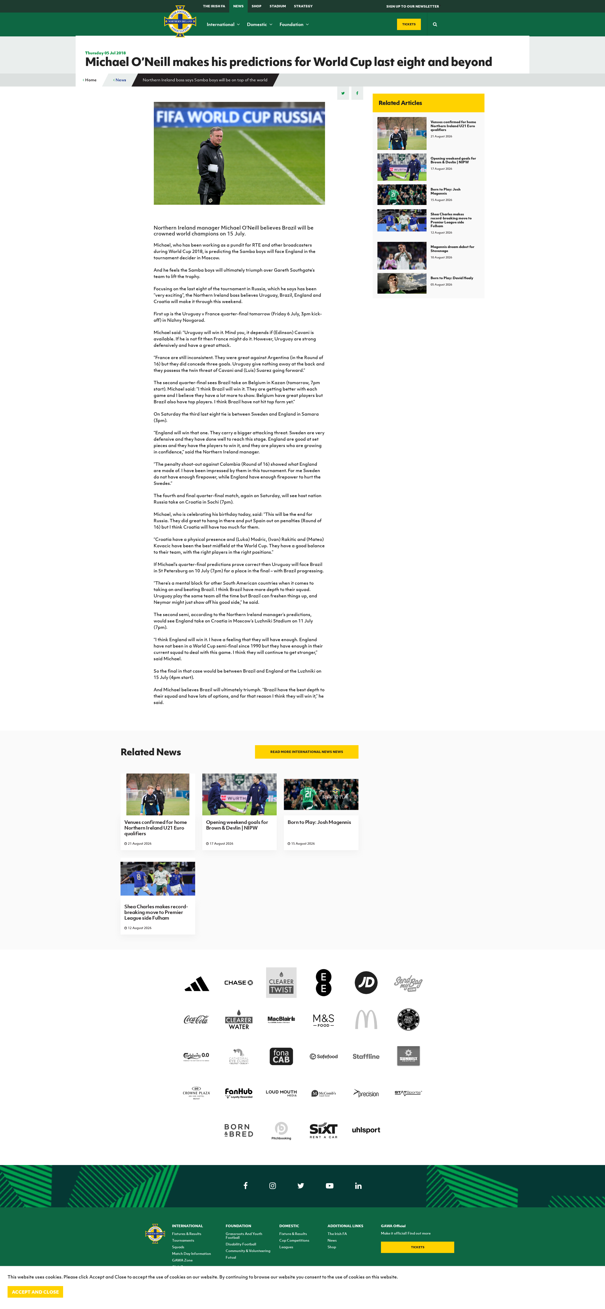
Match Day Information (191, 1253)
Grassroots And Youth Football (244, 1235)
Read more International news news (306, 751)
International (221, 24)
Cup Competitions (294, 1240)
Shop (256, 6)
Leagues (286, 1246)
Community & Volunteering (248, 1250)
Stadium (278, 6)
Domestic (257, 24)
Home (90, 80)
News (238, 6)
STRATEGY (303, 6)
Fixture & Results (293, 1233)
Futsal (231, 1257)
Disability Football (241, 1244)
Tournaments (183, 1240)
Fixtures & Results (186, 1233)
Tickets (417, 1247)
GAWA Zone (182, 1260)
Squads (178, 1246)
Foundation (292, 24)
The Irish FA (214, 6)
